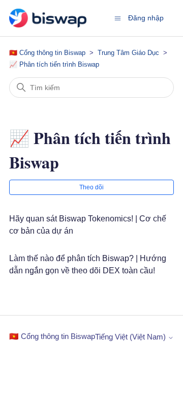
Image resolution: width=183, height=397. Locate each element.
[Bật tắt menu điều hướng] (117, 17)
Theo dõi (91, 187)
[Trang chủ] (47, 18)
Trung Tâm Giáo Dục (128, 52)
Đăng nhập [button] (146, 18)
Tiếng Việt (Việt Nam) (131, 336)
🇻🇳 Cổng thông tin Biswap (48, 52)
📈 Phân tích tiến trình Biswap (54, 64)
